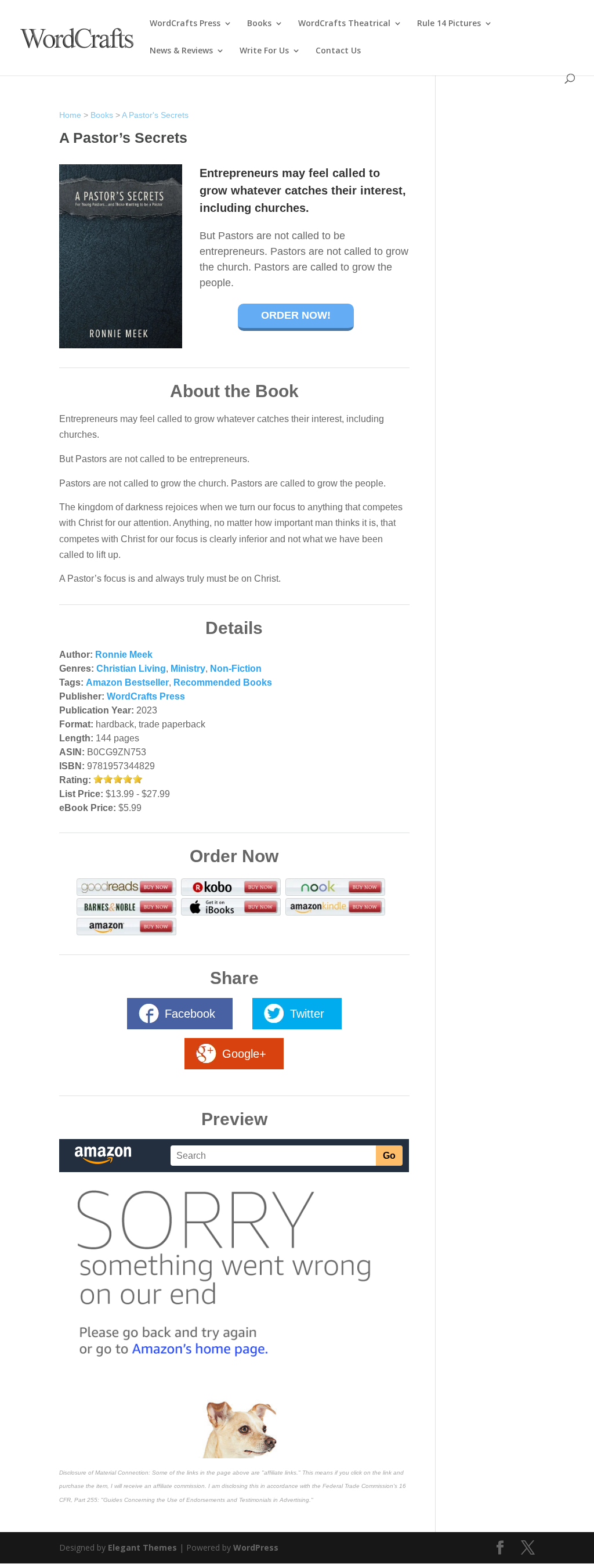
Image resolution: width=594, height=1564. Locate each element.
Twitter (307, 1013)
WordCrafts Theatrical (344, 23)
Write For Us (264, 51)
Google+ (244, 1053)
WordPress (255, 1547)
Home (70, 115)
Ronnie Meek (124, 655)
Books (259, 23)
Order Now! (296, 315)
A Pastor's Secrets (155, 115)
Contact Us (338, 51)
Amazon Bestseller (127, 682)
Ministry (188, 668)
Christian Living (131, 668)
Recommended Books (222, 682)
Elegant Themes (142, 1547)
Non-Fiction (236, 668)
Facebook (190, 1013)
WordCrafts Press (185, 23)
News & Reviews (181, 51)
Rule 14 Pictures (449, 23)
